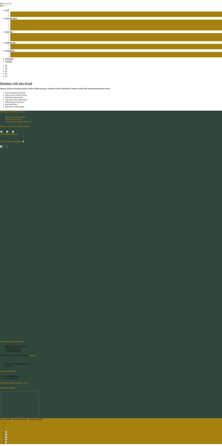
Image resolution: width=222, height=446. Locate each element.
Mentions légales (11, 426)
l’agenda (32, 355)
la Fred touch (16, 15)
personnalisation (18, 48)
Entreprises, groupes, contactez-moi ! (14, 383)
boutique (9, 58)
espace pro (10, 42)
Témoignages (16, 29)
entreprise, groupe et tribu (22, 45)
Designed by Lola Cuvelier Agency (17, 428)
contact (8, 61)
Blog (12, 53)
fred (7, 10)
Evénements (16, 37)
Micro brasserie (17, 34)
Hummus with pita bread (16, 83)
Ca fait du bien (17, 23)
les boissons (11, 18)
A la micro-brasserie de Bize (15, 117)
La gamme (15, 21)
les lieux (9, 31)
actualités (9, 50)
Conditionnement (18, 26)
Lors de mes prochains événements (18, 121)
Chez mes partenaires (13, 119)
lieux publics (16, 39)
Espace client (10, 423)
